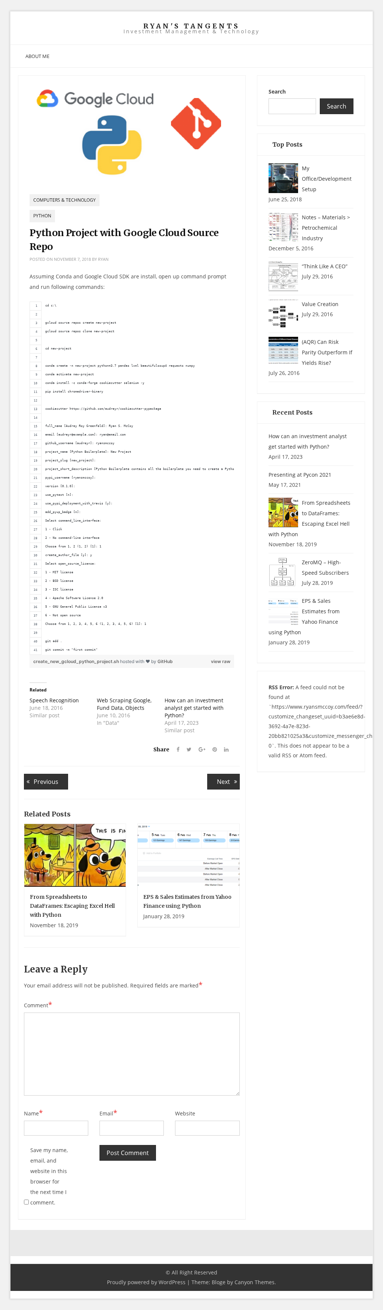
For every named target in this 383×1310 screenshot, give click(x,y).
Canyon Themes (255, 1282)
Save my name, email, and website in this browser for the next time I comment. (49, 1176)
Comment (38, 1005)
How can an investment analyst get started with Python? (194, 708)
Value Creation (320, 304)
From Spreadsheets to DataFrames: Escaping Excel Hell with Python (72, 906)
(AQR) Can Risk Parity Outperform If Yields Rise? (327, 352)
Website (185, 1113)
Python (42, 216)
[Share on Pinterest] (212, 749)
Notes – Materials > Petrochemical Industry (326, 228)
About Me (37, 56)
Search (277, 91)
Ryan (103, 259)
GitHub (165, 661)
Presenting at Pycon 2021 (300, 474)
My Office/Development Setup (327, 179)
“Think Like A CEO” (324, 266)
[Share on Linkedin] (223, 749)
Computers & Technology (64, 200)
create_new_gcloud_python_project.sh (76, 661)
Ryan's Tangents (191, 26)
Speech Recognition (54, 700)
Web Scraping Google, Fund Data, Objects (124, 704)
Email (108, 1113)
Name (33, 1113)
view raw (220, 661)
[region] (132, 478)
